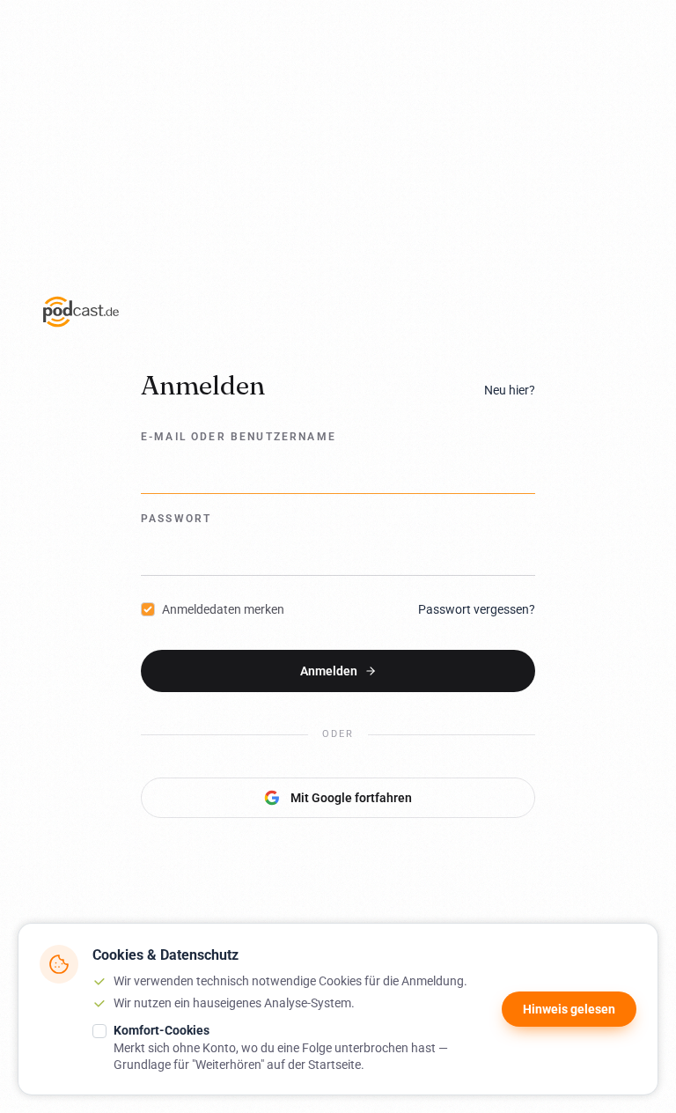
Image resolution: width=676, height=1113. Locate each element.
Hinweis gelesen (569, 1009)
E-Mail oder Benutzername (238, 437)
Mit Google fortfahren (351, 798)
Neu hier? (509, 390)
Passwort (176, 518)
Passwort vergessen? (476, 609)
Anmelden (328, 671)
